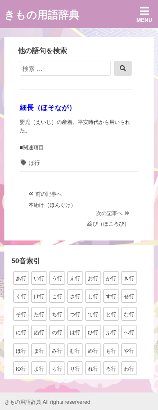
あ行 (21, 278)
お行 (93, 278)
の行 (57, 332)
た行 (39, 314)
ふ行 (111, 332)
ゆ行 (21, 368)
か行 (111, 278)
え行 (75, 278)
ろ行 (111, 368)
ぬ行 (39, 332)
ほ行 (34, 162)
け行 (39, 296)
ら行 (57, 368)
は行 (75, 332)
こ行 (57, 296)
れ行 (93, 368)
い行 (39, 278)
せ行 (129, 296)
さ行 (75, 296)
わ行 (129, 368)
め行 (93, 350)
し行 (93, 296)
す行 (111, 296)
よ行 (39, 368)
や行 (129, 350)
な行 (129, 314)
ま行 (39, 350)
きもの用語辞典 (41, 14)
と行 (111, 314)
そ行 (21, 314)
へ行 (129, 332)
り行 (75, 368)
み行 (57, 350)
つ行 (75, 314)
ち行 (57, 314)
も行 (111, 350)
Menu (144, 20)
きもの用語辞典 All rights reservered (47, 401)
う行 (57, 278)
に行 (21, 332)
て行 (93, 314)
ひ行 (93, 332)
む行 (75, 350)
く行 (21, 296)
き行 (129, 278)
